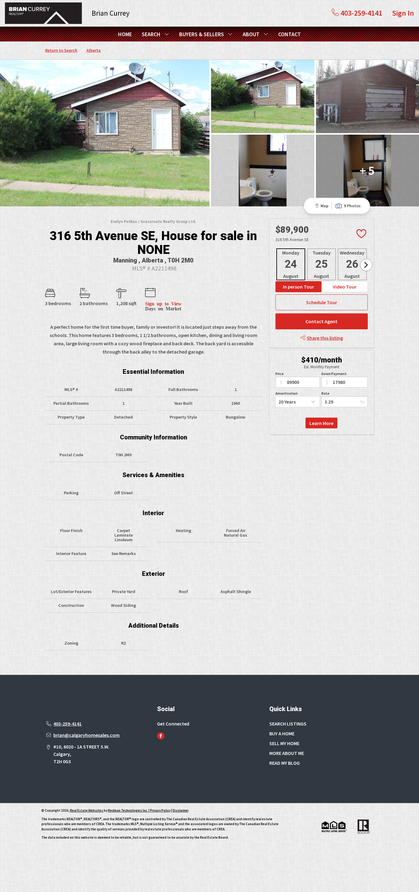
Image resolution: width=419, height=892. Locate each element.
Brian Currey (110, 13)
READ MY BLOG (284, 763)
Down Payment (334, 373)
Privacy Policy (160, 810)
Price (279, 373)
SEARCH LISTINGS (287, 724)
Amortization (286, 393)
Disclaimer (181, 810)
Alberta (93, 50)
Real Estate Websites (87, 810)
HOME (125, 34)
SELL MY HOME (284, 743)
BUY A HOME (281, 733)
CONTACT (289, 34)
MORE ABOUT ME (286, 753)
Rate (325, 393)
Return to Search (61, 50)
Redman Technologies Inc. (128, 810)
